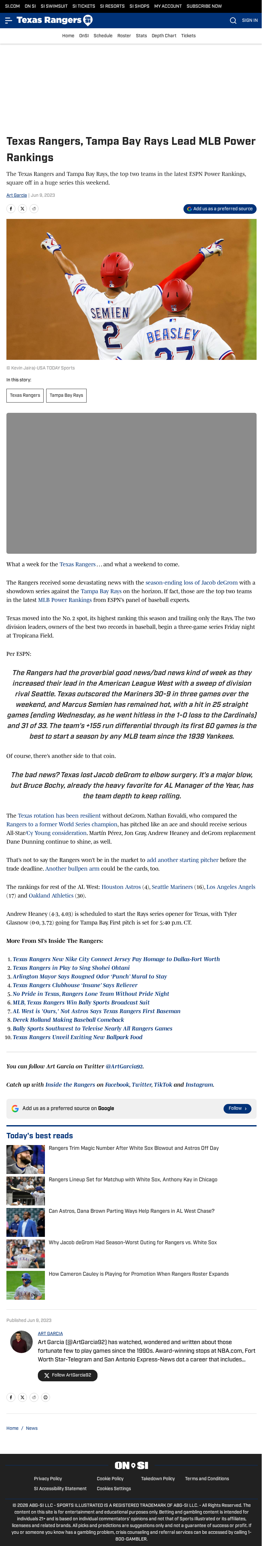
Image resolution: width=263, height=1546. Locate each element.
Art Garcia (16, 195)
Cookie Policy (110, 1479)
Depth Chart (164, 36)
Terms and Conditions (207, 1479)
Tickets (188, 36)
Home (68, 36)
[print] (45, 1397)
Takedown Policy (158, 1479)
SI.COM (12, 6)
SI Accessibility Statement (60, 1489)
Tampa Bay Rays (66, 395)
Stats (141, 36)
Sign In (250, 20)
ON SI (30, 6)
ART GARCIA (50, 1334)
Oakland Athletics (51, 895)
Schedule (103, 36)
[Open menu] (9, 20)
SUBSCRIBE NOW (204, 6)
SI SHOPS (139, 6)
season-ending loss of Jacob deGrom (192, 582)
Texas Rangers (25, 395)
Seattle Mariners (172, 887)
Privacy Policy (48, 1479)
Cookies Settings (114, 1489)
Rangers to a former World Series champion (61, 824)
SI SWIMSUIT (54, 6)
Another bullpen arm (72, 868)
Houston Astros (121, 887)
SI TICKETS (83, 6)
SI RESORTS (112, 6)
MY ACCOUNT (168, 6)
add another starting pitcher (182, 860)
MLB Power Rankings (65, 600)
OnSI (84, 36)
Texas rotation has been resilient (59, 815)
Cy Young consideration (57, 833)
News (32, 1428)
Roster (124, 36)
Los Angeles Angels (231, 887)
